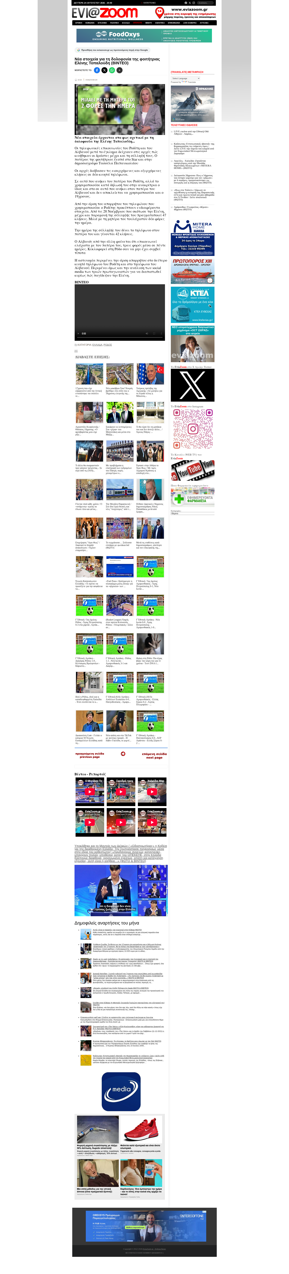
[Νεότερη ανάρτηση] (90, 759)
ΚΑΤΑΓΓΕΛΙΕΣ (149, 3)
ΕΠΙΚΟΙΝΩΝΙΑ (174, 23)
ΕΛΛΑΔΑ (126, 23)
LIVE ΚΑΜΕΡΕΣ (190, 23)
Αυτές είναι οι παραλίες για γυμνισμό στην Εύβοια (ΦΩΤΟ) (117, 930)
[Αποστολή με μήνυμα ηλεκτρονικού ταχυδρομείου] (76, 351)
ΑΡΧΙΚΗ (78, 23)
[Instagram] (194, 3)
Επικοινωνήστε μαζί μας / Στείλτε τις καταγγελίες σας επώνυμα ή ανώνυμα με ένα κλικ (117, 1017)
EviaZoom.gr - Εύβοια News (154, 1249)
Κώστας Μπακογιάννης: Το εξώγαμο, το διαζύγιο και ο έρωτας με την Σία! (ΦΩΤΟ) (127, 1041)
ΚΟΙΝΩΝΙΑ (90, 23)
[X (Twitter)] (190, 3)
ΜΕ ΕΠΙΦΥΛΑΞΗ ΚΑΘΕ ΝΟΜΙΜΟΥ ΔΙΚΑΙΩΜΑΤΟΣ (144, 1253)
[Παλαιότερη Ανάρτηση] (154, 760)
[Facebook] (186, 3)
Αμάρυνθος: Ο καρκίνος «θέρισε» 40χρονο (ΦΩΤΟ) (191, 208)
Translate (192, 82)
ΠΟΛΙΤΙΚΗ (114, 23)
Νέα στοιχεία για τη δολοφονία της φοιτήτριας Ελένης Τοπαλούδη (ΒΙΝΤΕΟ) (117, 61)
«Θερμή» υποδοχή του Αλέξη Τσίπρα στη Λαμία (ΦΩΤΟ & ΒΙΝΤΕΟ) (121, 988)
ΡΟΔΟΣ (108, 345)
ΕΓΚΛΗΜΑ (102, 23)
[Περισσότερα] (120, 70)
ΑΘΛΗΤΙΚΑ (160, 23)
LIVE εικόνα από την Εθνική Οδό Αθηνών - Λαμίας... (191, 132)
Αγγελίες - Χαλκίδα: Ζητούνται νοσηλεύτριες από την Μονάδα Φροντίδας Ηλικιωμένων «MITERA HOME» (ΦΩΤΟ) (192, 164)
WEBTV (148, 23)
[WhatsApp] (112, 70)
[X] (104, 70)
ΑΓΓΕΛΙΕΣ (204, 23)
